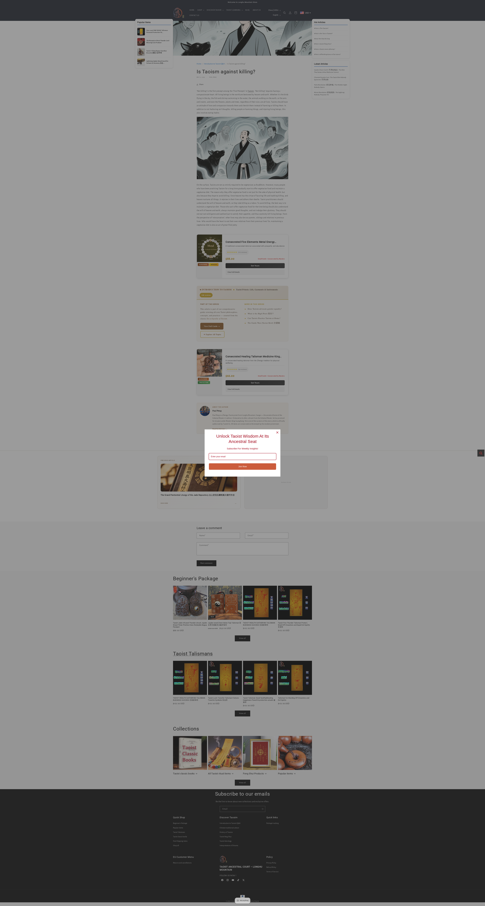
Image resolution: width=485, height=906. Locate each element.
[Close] (277, 432)
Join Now (242, 466)
